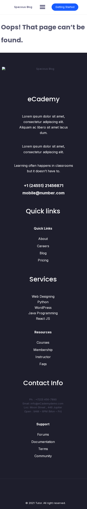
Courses (43, 342)
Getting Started (64, 7)
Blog (43, 253)
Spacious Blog (23, 7)
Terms (43, 449)
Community (43, 456)
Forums (43, 434)
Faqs (43, 364)
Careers (43, 246)
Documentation (43, 442)
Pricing (43, 260)
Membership (43, 350)
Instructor (43, 357)
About (43, 239)
